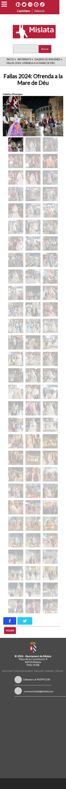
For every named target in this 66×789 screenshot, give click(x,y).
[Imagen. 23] (50, 540)
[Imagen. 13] (33, 491)
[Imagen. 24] (15, 557)
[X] (24, 5)
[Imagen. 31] (33, 590)
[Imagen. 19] (33, 524)
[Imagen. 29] (50, 573)
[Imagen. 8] (50, 458)
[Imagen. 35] (50, 606)
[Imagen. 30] (15, 590)
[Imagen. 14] (50, 491)
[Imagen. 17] (50, 507)
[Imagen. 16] (33, 507)
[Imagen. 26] (50, 557)
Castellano (23, 10)
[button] (4, 4)
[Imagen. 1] (33, 116)
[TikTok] (42, 5)
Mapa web (39, 670)
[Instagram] (30, 5)
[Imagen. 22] (33, 540)
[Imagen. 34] (33, 606)
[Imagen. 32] (50, 590)
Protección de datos (23, 670)
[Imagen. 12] (15, 491)
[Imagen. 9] (15, 474)
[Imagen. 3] (15, 441)
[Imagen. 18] (15, 524)
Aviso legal (7, 670)
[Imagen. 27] (15, 573)
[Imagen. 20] (50, 524)
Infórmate (24, 59)
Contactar (49, 670)
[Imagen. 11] (50, 474)
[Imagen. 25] (33, 557)
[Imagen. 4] (33, 441)
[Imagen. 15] (15, 507)
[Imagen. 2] (15, 144)
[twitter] (24, 621)
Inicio (10, 59)
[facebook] (9, 621)
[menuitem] (7, 670)
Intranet (59, 670)
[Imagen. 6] (15, 458)
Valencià (39, 10)
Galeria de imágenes (47, 59)
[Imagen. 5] (50, 441)
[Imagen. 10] (33, 474)
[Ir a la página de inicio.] (31, 31)
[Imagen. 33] (15, 606)
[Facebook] (18, 5)
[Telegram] (36, 5)
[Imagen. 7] (33, 458)
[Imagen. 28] (33, 573)
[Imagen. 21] (15, 540)
